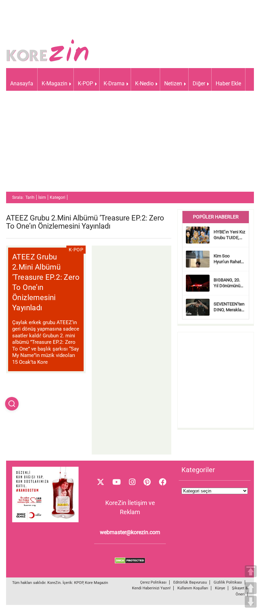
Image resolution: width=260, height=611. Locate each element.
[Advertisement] (130, 144)
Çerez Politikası (153, 582)
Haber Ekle (228, 83)
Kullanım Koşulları (192, 588)
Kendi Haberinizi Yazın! (151, 588)
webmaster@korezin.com (130, 532)
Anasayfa (21, 83)
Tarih (30, 197)
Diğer (199, 83)
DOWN (251, 602)
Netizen (173, 83)
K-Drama (114, 83)
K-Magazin (54, 83)
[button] (12, 403)
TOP (251, 571)
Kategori (57, 197)
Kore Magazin (96, 583)
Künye (220, 588)
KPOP (78, 583)
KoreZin (54, 583)
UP (251, 588)
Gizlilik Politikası (228, 582)
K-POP (85, 83)
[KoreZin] (47, 61)
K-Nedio (144, 83)
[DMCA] (130, 562)
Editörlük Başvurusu (190, 582)
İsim (42, 197)
